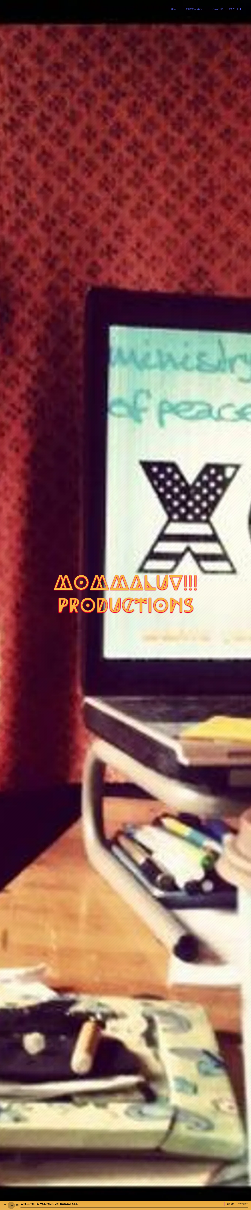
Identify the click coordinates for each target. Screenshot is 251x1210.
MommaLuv (193, 9)
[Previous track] (4, 1204)
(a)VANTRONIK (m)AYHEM (226, 9)
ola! (174, 9)
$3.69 (230, 1203)
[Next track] (17, 1204)
